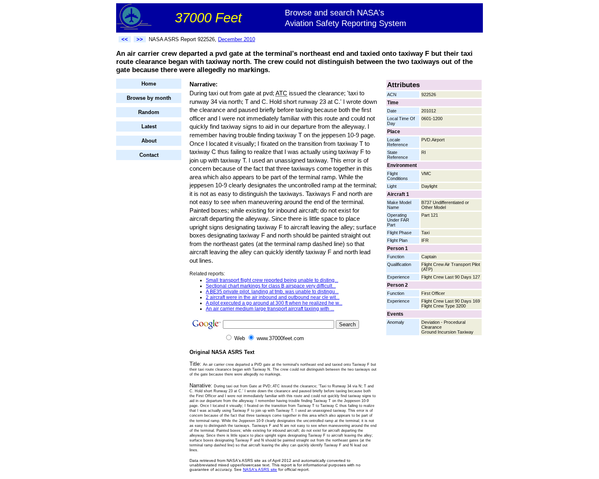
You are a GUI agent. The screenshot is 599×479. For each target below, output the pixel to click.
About (148, 141)
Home (148, 84)
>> (140, 39)
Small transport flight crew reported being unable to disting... (272, 280)
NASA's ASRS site (260, 469)
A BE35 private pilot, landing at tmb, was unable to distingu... (272, 291)
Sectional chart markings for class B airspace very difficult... (271, 286)
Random (148, 112)
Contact (149, 155)
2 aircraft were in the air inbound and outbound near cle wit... (272, 297)
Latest (148, 126)
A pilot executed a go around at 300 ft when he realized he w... (274, 303)
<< (124, 39)
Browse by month (149, 98)
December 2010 (236, 39)
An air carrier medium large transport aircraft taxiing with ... (270, 309)
